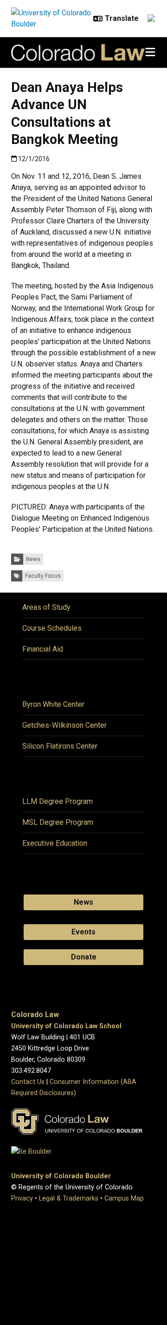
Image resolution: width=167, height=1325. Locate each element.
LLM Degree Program (57, 801)
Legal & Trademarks (68, 1198)
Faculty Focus (43, 576)
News (33, 559)
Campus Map (124, 1198)
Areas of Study (46, 607)
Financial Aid (42, 649)
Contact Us (28, 1082)
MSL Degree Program (57, 822)
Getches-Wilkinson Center (64, 725)
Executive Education (54, 843)
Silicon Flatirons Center (59, 746)
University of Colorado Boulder (61, 1176)
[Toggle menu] (150, 52)
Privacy (22, 1198)
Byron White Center (53, 704)
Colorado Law (35, 1014)
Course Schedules (52, 628)
